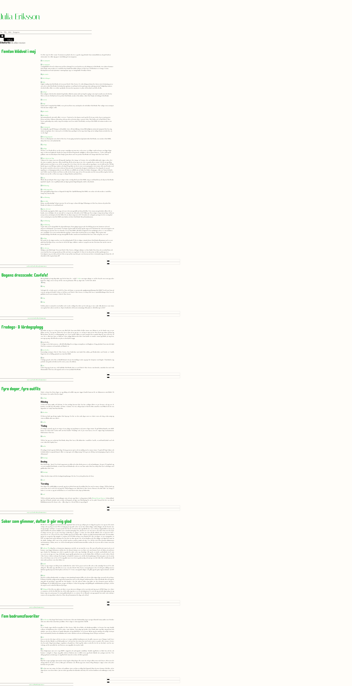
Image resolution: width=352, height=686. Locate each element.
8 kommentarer (40, 684)
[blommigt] (44, 458)
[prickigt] (44, 144)
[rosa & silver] (45, 350)
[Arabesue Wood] (46, 548)
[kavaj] (43, 178)
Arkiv (9, 32)
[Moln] (43, 575)
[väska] (43, 82)
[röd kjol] (43, 92)
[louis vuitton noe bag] (47, 158)
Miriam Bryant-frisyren (98, 498)
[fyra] (42, 658)
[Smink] (43, 564)
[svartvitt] (44, 100)
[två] (42, 637)
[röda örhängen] (45, 78)
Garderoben (35, 266)
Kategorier (16, 32)
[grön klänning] (45, 221)
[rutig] (43, 286)
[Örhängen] (44, 589)
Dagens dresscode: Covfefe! (24, 275)
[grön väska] (44, 201)
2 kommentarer (42, 380)
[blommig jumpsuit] (46, 137)
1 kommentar (42, 318)
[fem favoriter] (45, 619)
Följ (5, 32)
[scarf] (43, 480)
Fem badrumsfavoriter (20, 616)
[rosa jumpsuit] (45, 60)
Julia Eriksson (20, 16)
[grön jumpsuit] (45, 127)
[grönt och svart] (46, 209)
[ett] (42, 625)
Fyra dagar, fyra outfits (21, 389)
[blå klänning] (45, 185)
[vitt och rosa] (45, 248)
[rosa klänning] (45, 197)
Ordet (79, 278)
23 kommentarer (42, 266)
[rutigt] (43, 103)
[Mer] (2, 36)
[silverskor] (44, 412)
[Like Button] (108, 261)
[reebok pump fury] (46, 189)
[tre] (42, 649)
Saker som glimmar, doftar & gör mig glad (36, 521)
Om (1, 32)
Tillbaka (10, 40)
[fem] (42, 668)
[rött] (42, 365)
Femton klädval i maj (18, 52)
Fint (35, 607)
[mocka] (43, 422)
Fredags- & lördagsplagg (22, 327)
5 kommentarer (42, 512)
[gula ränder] (44, 74)
